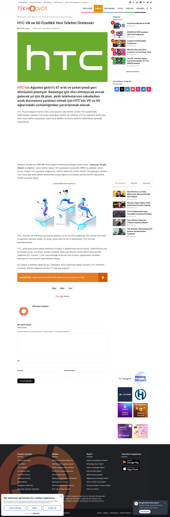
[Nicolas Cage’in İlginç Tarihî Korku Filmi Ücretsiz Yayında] (119, 205)
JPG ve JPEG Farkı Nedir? (96, 482)
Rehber (140, 8)
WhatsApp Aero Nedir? (95, 464)
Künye (99, 513)
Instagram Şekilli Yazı (25, 485)
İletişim (105, 513)
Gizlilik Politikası (125, 513)
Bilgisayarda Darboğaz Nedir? (98, 478)
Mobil (98, 8)
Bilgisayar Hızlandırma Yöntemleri (64, 478)
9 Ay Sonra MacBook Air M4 (138, 23)
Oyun (120, 8)
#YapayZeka (23, 2)
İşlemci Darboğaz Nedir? (96, 467)
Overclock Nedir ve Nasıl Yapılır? (99, 485)
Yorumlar (146, 183)
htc (63, 288)
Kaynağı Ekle (145, 511)
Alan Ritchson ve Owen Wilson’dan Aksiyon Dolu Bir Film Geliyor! (138, 194)
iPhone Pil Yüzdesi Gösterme (62, 471)
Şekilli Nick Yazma (24, 478)
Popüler (134, 183)
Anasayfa (22, 17)
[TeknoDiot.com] (32, 8)
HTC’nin (23, 87)
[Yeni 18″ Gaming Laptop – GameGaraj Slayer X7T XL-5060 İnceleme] (119, 60)
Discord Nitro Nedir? (94, 471)
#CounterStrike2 (35, 2)
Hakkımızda (114, 513)
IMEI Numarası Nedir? (95, 475)
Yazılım (129, 8)
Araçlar (84, 2)
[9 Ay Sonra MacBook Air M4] (119, 25)
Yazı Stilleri (21, 464)
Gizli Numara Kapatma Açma (62, 464)
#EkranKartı (48, 2)
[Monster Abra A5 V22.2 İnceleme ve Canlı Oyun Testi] (119, 52)
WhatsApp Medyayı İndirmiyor (63, 485)
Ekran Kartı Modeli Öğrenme (62, 460)
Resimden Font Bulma (60, 482)
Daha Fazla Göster (132, 71)
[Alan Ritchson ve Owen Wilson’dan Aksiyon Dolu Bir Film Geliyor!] (119, 194)
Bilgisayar (109, 8)
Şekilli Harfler (22, 482)
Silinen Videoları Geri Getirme (63, 467)
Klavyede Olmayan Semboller (28, 489)
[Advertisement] (62, 142)
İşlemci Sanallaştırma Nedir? (97, 460)
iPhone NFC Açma (24, 460)
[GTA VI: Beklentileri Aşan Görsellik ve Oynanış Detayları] (119, 214)
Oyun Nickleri (22, 467)
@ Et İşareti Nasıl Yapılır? (61, 489)
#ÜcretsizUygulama (72, 2)
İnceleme (87, 8)
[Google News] (62, 296)
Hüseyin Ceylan (24, 28)
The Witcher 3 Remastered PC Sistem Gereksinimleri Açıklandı (139, 231)
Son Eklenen (120, 183)
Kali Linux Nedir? (93, 489)
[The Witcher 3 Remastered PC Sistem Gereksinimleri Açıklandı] (119, 231)
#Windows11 (58, 2)
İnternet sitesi (69, 370)
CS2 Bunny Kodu (23, 471)
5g (54, 288)
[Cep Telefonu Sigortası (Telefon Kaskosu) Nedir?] (119, 222)
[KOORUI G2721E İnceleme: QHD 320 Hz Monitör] (119, 34)
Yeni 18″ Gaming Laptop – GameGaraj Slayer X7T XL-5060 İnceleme (138, 60)
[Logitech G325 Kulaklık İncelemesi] (119, 43)
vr (71, 288)
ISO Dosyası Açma (59, 475)
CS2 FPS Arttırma (23, 475)
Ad (18, 361)
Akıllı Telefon (32, 17)
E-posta (20, 370)
